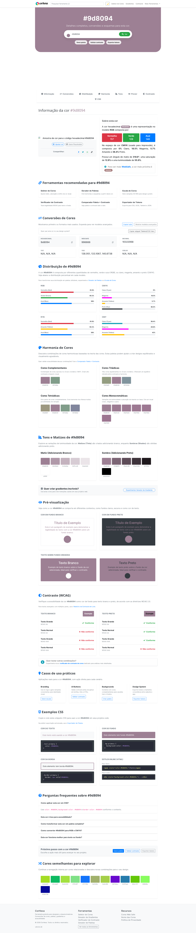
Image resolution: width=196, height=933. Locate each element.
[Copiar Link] (92, 152)
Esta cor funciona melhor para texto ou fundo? (61, 837)
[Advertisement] (98, 73)
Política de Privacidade (131, 920)
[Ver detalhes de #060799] (45, 889)
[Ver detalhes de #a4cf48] (105, 879)
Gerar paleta (81, 42)
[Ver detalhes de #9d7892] (146, 408)
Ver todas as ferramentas (88, 927)
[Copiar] (72, 242)
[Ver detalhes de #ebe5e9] (85, 461)
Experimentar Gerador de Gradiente (139, 490)
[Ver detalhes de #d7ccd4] (75, 461)
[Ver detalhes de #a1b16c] (95, 879)
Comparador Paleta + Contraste (88, 361)
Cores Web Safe (128, 914)
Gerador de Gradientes (88, 917)
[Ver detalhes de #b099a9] (55, 461)
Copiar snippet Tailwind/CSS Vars (141, 231)
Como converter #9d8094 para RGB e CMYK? (61, 830)
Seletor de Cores (85, 914)
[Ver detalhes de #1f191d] (146, 461)
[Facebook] (78, 152)
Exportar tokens (113, 42)
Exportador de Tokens (75, 723)
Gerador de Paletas (95, 280)
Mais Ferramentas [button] (152, 4)
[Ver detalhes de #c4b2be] (65, 461)
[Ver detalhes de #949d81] (106, 380)
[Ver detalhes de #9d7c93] (116, 408)
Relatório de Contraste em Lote (84, 606)
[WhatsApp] (87, 152)
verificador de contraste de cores (72, 663)
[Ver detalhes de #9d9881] (45, 408)
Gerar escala (46, 699)
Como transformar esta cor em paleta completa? (62, 824)
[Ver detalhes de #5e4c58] (126, 461)
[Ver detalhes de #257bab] (125, 879)
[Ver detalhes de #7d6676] (116, 461)
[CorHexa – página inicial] (42, 3)
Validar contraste (96, 42)
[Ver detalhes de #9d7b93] (126, 408)
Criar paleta (107, 699)
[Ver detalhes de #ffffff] (45, 471)
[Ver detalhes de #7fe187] (75, 879)
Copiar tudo (127, 224)
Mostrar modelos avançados (146, 224)
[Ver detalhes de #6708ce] (115, 879)
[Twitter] (83, 152)
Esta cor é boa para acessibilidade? (56, 817)
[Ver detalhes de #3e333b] (136, 461)
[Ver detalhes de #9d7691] (106, 418)
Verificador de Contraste (88, 920)
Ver (126, 34)
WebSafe (126, 167)
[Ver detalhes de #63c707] (135, 879)
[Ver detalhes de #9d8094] (45, 380)
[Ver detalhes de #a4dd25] (45, 879)
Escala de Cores (110, 280)
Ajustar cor (59, 144)
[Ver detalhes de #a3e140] (65, 879)
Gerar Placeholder (75, 144)
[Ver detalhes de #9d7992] (136, 408)
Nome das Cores (128, 917)
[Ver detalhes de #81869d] (75, 408)
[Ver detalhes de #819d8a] (55, 380)
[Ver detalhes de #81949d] (126, 380)
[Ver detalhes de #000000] (106, 471)
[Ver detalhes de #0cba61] (55, 879)
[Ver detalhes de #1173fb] (85, 879)
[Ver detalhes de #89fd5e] (145, 879)
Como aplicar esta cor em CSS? (55, 803)
